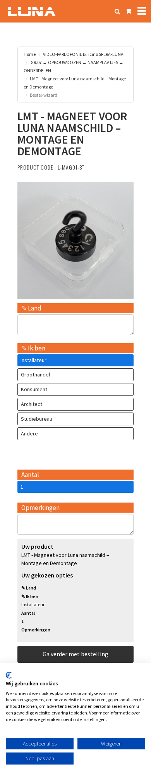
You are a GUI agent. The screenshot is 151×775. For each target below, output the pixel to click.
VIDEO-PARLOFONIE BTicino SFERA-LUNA (83, 54)
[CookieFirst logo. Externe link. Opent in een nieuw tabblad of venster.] (9, 675)
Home (30, 54)
